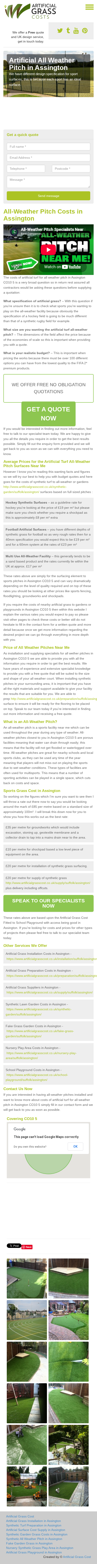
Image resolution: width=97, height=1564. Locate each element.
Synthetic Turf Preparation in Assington (33, 1525)
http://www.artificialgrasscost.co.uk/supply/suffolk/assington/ (48, 883)
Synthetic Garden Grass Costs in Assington (36, 1534)
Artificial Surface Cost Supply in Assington (35, 1530)
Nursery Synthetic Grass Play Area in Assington (39, 1548)
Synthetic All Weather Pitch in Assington (34, 1539)
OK (75, 1146)
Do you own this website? (30, 1146)
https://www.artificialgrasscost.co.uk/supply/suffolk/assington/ (50, 992)
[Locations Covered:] (5, 6)
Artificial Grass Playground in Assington (34, 1552)
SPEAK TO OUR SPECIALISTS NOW (48, 903)
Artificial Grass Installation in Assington (33, 1521)
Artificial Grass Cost (20, 1516)
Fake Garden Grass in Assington (29, 1543)
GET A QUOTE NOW (48, 414)
